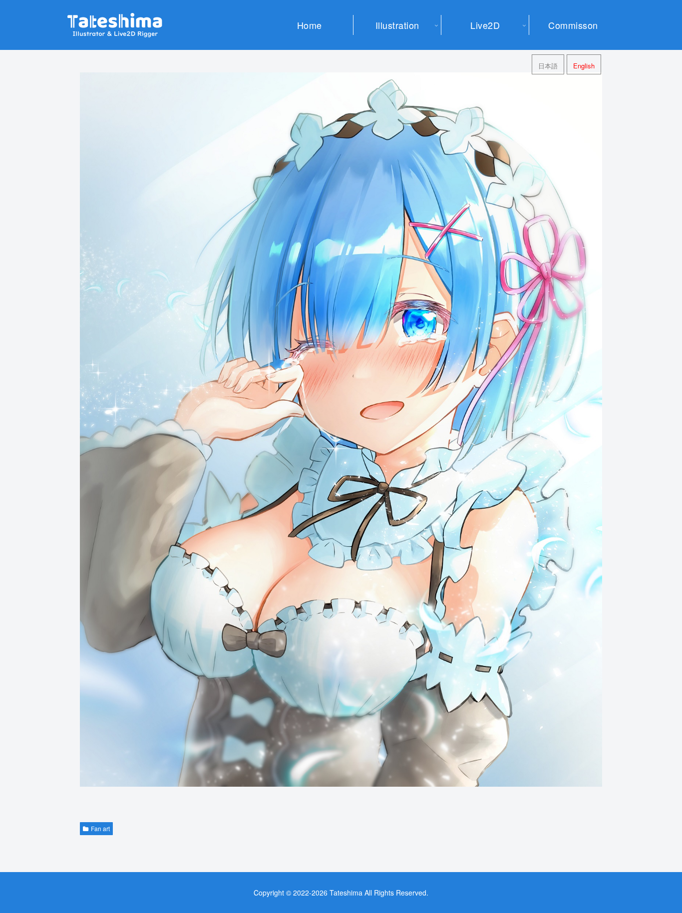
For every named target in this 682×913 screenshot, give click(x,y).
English (584, 65)
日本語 (548, 65)
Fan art (100, 828)
